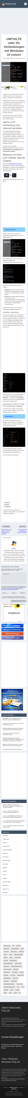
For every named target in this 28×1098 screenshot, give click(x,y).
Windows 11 (19, 58)
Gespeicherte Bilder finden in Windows (12, 749)
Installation (7, 969)
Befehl (18, 945)
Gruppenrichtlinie (16, 966)
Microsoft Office (7, 860)
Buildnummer (15, 948)
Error (5, 957)
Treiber (6, 990)
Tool (22, 987)
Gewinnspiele (6, 846)
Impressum (11, 1091)
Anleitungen (6, 839)
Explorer (17, 957)
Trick (11, 990)
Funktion (6, 966)
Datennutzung (8, 416)
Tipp (18, 987)
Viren (5, 993)
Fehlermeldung (8, 963)
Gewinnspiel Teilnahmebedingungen (13, 1093)
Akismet (14, 588)
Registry (5, 867)
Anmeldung (7, 945)
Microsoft (7, 972)
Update (17, 990)
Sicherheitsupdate (9, 984)
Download (14, 951)
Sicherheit (14, 981)
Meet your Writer (7, 804)
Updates (5, 878)
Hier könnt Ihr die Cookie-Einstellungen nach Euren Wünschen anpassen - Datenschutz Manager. (12, 1046)
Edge (10, 954)
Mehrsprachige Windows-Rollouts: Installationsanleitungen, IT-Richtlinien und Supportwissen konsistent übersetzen (13, 739)
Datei (22, 948)
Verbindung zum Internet (15, 163)
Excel (11, 957)
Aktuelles (5, 835)
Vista (10, 993)
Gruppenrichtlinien (7, 849)
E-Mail (5, 954)
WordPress (14, 1089)
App (13, 945)
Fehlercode (13, 960)
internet (15, 969)
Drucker (21, 951)
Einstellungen (18, 954)
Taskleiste (20, 984)
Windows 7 (5, 892)
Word (15, 993)
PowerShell (7, 978)
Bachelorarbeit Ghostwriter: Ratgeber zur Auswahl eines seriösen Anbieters (13, 806)
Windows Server (7, 881)
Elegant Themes (13, 1087)
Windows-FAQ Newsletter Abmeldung (14, 1094)
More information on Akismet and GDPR (12, 589)
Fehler (6, 960)
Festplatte (18, 963)
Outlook (12, 975)
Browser (6, 948)
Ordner (6, 975)
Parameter (20, 975)
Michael (14, 548)
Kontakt (16, 1091)
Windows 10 (13, 58)
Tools (4, 874)
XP (19, 993)
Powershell (5, 864)
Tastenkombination (9, 987)
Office (21, 972)
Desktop (5, 842)
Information (6, 856)
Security (5, 871)
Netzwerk (15, 972)
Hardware (5, 853)
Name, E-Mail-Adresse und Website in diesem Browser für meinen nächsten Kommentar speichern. (13, 597)
